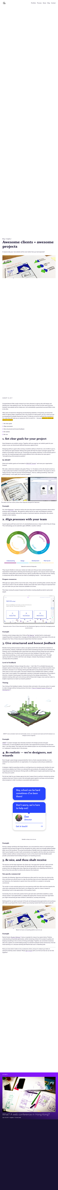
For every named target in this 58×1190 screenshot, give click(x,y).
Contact (53, 3)
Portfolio (33, 3)
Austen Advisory (15, 937)
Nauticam (11, 509)
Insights (8, 239)
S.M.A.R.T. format (31, 463)
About (44, 3)
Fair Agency (30, 635)
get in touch (29, 950)
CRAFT (4, 743)
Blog (48, 3)
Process (39, 3)
